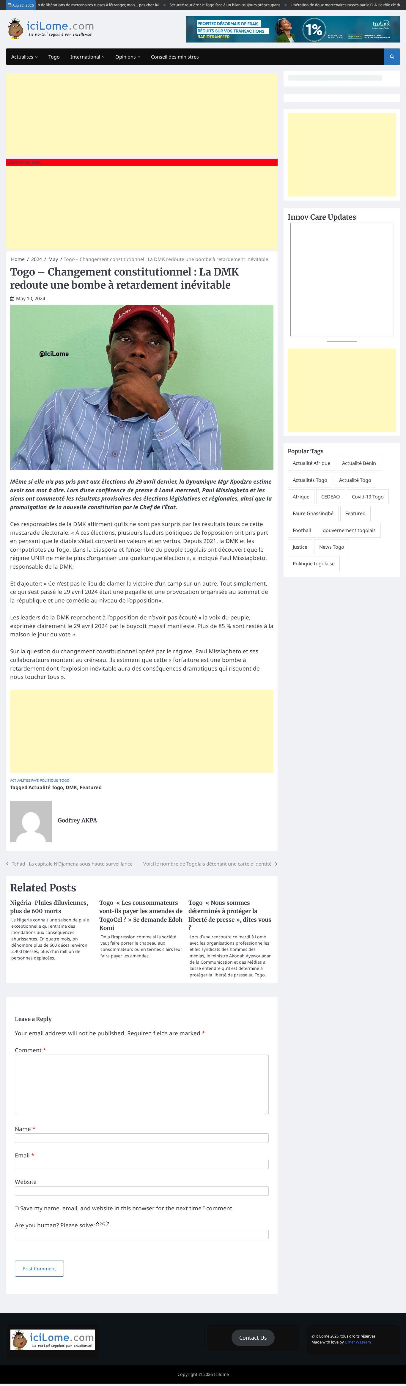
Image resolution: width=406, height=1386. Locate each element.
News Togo (331, 547)
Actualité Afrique (311, 463)
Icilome (221, 1374)
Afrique (301, 496)
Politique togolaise (314, 563)
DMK (71, 787)
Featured (91, 787)
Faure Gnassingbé (313, 513)
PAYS (35, 780)
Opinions (125, 57)
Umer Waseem (358, 1342)
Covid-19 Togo (368, 496)
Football (302, 530)
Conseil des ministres (175, 57)
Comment (30, 1050)
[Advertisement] (142, 114)
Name (25, 1129)
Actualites (22, 57)
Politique (49, 780)
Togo (54, 57)
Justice (300, 547)
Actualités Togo (310, 480)
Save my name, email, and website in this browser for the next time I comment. (127, 1208)
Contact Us (253, 1337)
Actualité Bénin (359, 463)
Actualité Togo (46, 787)
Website (26, 1182)
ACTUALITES (20, 780)
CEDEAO (330, 496)
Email (24, 1155)
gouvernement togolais (349, 530)
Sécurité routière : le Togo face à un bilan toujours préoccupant (205, 4)
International (85, 57)
